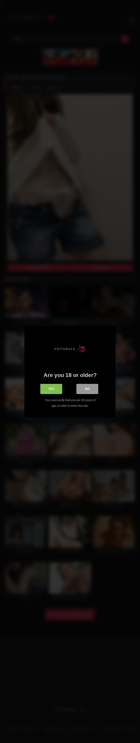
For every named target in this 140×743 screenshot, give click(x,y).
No (87, 388)
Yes (51, 388)
